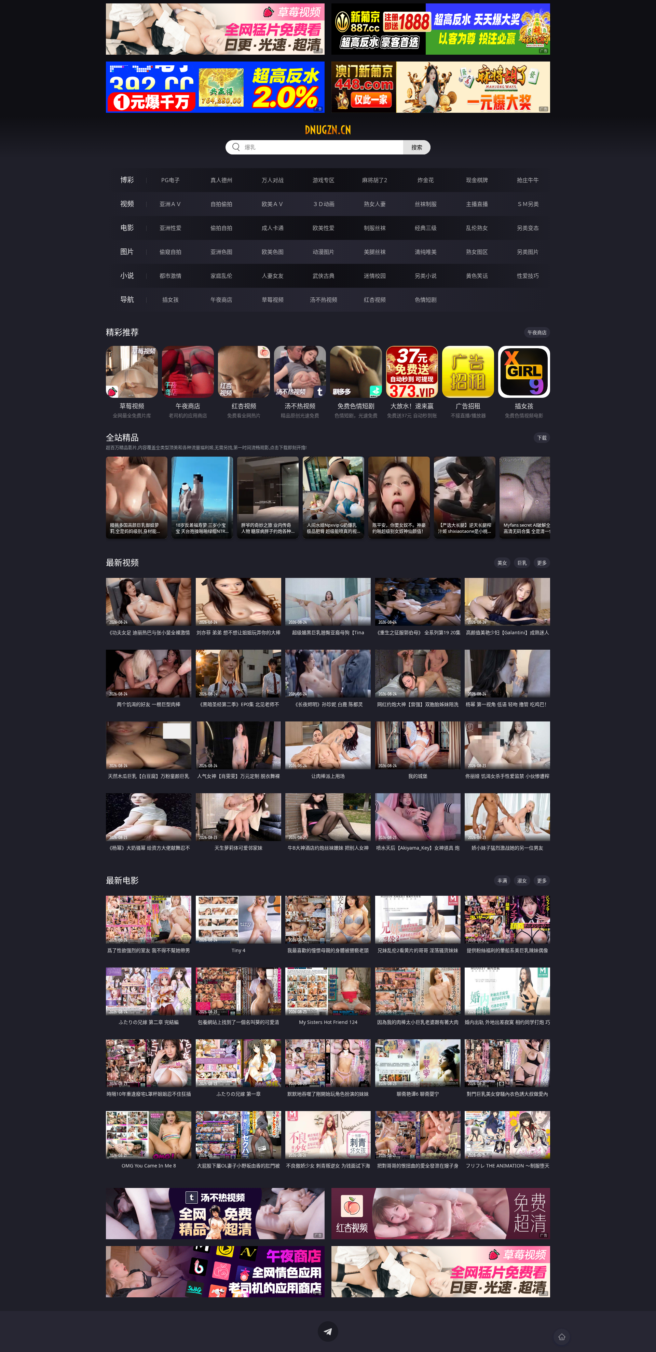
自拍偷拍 (221, 204)
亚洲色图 (221, 252)
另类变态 (528, 228)
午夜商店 (221, 299)
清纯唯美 (426, 252)
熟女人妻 (375, 204)
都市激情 (170, 276)
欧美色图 (273, 252)
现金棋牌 (477, 180)
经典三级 (426, 228)
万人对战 (273, 180)
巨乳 (522, 562)
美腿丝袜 (375, 252)
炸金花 (426, 180)
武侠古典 (323, 276)
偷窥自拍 (170, 252)
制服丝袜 (375, 228)
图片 (127, 251)
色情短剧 (426, 299)
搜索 (416, 147)
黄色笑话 (477, 276)
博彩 (127, 180)
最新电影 (122, 880)
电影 (127, 227)
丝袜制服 (426, 204)
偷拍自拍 (221, 228)
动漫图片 (323, 252)
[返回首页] (562, 1337)
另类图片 (528, 252)
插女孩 (170, 299)
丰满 (502, 880)
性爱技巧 (528, 276)
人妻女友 (273, 276)
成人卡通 (273, 228)
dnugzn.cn (328, 130)
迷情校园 (375, 276)
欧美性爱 (323, 228)
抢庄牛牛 (528, 180)
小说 (127, 275)
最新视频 (122, 562)
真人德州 (221, 180)
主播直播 (477, 204)
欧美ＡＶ (273, 204)
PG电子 (170, 180)
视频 (127, 203)
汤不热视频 (323, 299)
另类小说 (426, 276)
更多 (542, 562)
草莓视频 (273, 299)
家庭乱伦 (221, 276)
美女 (502, 562)
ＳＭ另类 (528, 204)
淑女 (522, 880)
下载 (542, 437)
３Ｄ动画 (323, 204)
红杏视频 (375, 299)
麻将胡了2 (374, 180)
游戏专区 (323, 180)
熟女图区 (477, 252)
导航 (127, 299)
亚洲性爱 (170, 228)
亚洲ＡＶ (170, 204)
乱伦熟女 (477, 228)
